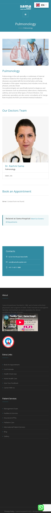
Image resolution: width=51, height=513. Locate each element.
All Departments (11, 222)
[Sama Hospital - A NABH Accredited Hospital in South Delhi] (25, 7)
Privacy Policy (9, 511)
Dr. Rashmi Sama (14, 166)
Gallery (6, 436)
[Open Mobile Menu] (25, 14)
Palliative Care (9, 422)
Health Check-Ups (10, 374)
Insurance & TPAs (10, 418)
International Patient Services (14, 427)
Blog (5, 432)
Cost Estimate (9, 369)
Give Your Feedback (11, 383)
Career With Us (9, 388)
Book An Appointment (11, 365)
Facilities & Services (11, 413)
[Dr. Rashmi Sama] (25, 139)
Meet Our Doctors (37, 219)
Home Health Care (10, 378)
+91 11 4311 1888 (15, 267)
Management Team (11, 409)
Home (20, 28)
